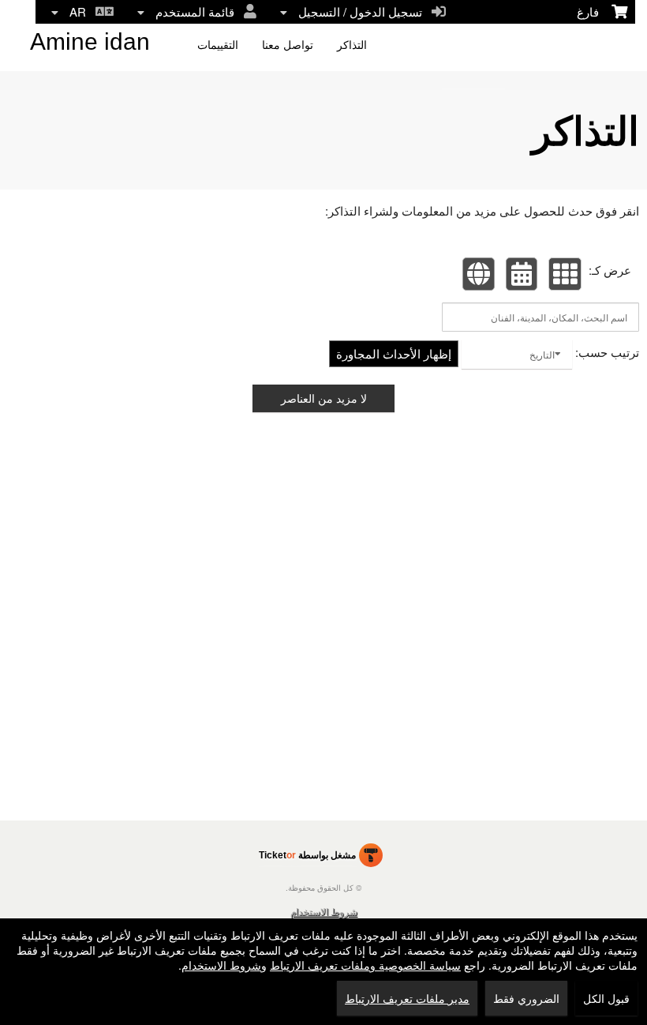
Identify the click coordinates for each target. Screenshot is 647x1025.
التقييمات (217, 45)
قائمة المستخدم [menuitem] (198, 11)
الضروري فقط (526, 998)
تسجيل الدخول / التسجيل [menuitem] (363, 11)
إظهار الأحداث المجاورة (393, 353)
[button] (565, 274)
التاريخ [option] (542, 354)
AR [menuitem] (80, 11)
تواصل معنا (287, 45)
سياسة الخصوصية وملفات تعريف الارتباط (365, 965)
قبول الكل (606, 998)
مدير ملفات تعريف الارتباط (407, 998)
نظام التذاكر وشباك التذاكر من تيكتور (320, 858)
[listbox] (517, 354)
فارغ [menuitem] (594, 11)
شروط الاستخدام (323, 911)
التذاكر (352, 45)
